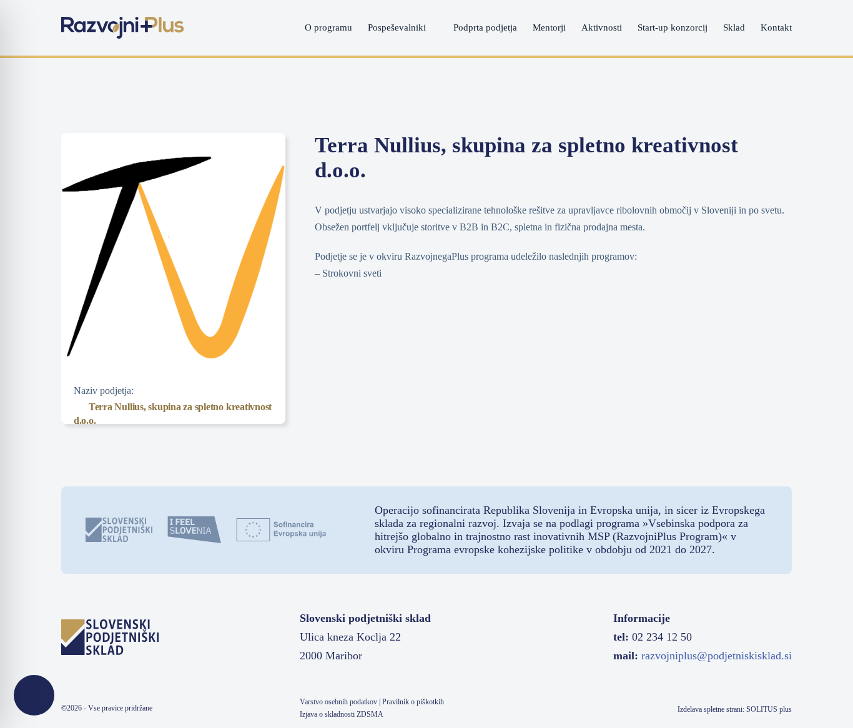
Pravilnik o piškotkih (413, 701)
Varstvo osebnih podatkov (338, 701)
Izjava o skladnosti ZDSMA (341, 714)
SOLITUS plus (769, 709)
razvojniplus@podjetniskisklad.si (716, 655)
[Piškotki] (34, 695)
